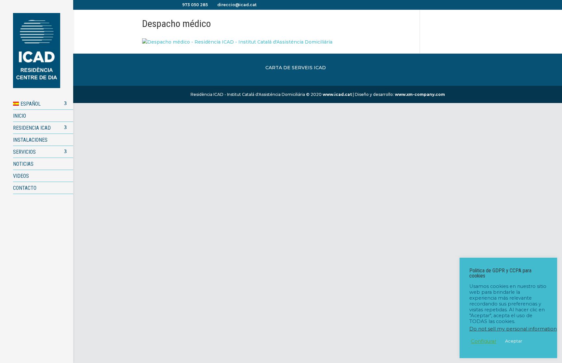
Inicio (19, 116)
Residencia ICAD (32, 128)
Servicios (24, 152)
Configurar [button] (483, 341)
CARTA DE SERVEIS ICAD (295, 68)
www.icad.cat (337, 94)
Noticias (23, 164)
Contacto (24, 188)
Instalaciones (30, 140)
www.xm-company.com (420, 94)
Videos (21, 176)
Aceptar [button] (513, 341)
